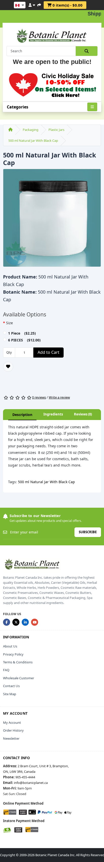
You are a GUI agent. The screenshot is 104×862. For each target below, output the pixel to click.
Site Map (9, 694)
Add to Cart (48, 352)
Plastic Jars (56, 129)
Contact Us (11, 686)
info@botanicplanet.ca (31, 782)
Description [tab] (22, 414)
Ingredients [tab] (53, 414)
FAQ (6, 670)
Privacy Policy (13, 654)
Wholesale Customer (18, 678)
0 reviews (39, 397)
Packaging (30, 129)
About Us (10, 646)
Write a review (59, 397)
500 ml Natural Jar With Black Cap (33, 140)
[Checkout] (39, 4)
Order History (13, 730)
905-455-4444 (25, 777)
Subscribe (88, 532)
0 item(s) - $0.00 (67, 5)
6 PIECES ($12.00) (24, 340)
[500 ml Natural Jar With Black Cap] (52, 219)
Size (9, 322)
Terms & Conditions (18, 662)
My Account (12, 722)
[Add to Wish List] (8, 367)
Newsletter (11, 738)
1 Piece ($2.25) (22, 333)
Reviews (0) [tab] (83, 414)
